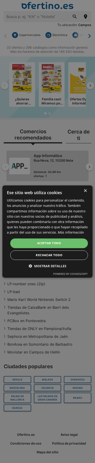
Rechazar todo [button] (49, 255)
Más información (71, 232)
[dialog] (47, 231)
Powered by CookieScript (70, 274)
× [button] (85, 191)
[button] (47, 266)
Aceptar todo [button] (49, 243)
